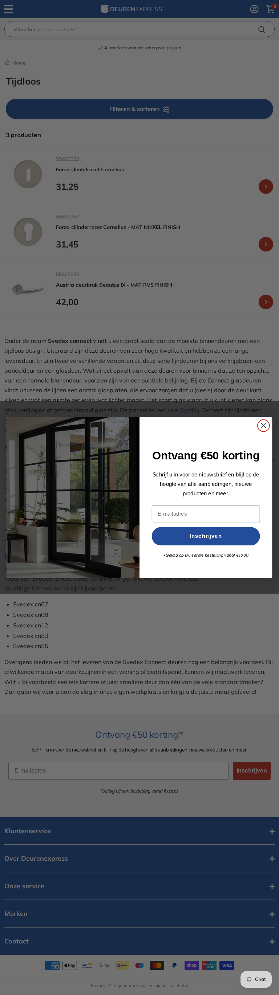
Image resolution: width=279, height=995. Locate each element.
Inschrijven (206, 536)
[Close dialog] (264, 426)
